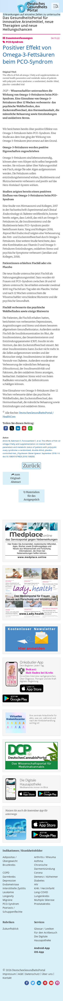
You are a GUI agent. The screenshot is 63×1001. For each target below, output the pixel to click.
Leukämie (8, 892)
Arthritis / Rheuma (45, 857)
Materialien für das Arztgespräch (32, 496)
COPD (6, 872)
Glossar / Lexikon (44, 928)
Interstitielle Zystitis (14, 888)
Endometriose (11, 884)
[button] (6, 428)
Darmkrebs (9, 876)
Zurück (31, 466)
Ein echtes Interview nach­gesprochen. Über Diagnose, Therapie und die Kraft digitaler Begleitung (38, 679)
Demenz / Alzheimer (46, 876)
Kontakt (7, 977)
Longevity (8, 896)
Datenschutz (32, 974)
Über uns (47, 974)
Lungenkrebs (41, 896)
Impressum (9, 974)
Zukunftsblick (10, 928)
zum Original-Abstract (15, 478)
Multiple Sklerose (44, 900)
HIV (36, 884)
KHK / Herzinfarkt (44, 888)
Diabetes (39, 880)
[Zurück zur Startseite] (31, 6)
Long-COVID (41, 892)
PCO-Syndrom (11, 903)
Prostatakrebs (42, 903)
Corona (38, 872)
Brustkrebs (9, 865)
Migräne (7, 900)
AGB (20, 974)
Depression (9, 880)
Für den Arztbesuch (45, 932)
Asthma (38, 861)
